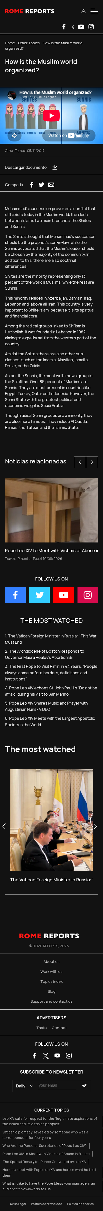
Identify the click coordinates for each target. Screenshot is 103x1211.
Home (10, 43)
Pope (36, 558)
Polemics (24, 558)
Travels (10, 558)
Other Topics (29, 43)
